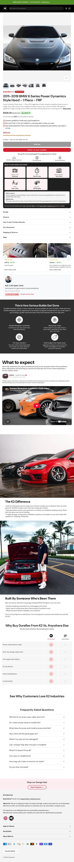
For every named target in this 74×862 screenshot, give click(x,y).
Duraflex (5, 139)
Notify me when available (37, 150)
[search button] (10, 8)
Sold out (37, 144)
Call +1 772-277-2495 (28, 206)
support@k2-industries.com (47, 206)
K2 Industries (11, 857)
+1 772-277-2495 (22, 123)
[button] (66, 8)
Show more (67, 109)
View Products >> (37, 787)
